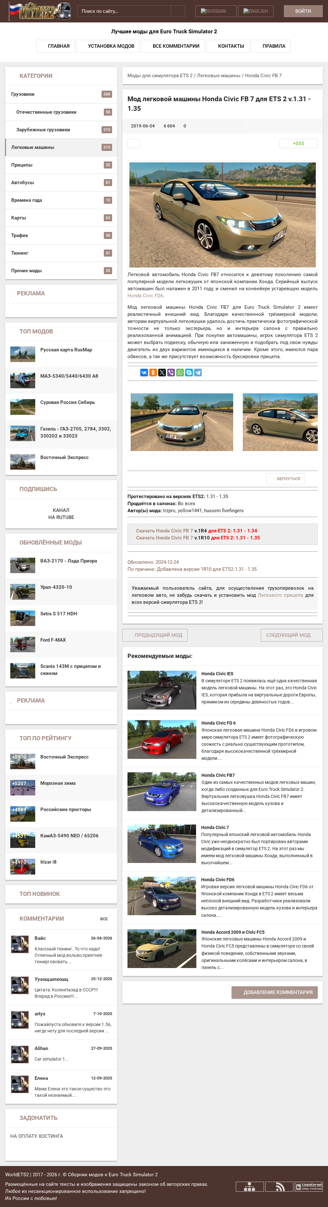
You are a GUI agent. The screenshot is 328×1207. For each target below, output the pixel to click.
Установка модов (111, 46)
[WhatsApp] (180, 372)
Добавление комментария (278, 992)
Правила (274, 46)
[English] (256, 11)
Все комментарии (176, 46)
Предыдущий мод (158, 635)
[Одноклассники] (153, 372)
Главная (59, 46)
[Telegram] (198, 372)
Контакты (231, 46)
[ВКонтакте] (144, 372)
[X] (162, 372)
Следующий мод (288, 635)
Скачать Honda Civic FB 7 (164, 531)
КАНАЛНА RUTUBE (61, 513)
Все (104, 918)
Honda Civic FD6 (145, 296)
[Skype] (189, 372)
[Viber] (171, 372)
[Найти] (178, 10)
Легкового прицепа (280, 595)
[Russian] (216, 11)
